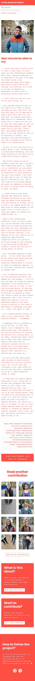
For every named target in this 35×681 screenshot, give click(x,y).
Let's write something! (14, 623)
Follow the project (9, 13)
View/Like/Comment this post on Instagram (17, 457)
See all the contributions (17, 554)
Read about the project (14, 590)
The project (6, 7)
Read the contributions (10, 10)
